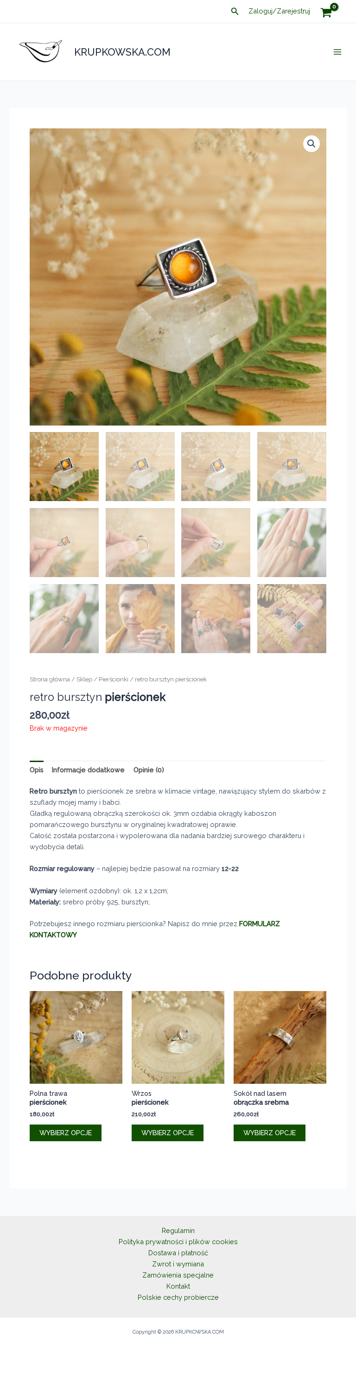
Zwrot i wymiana (178, 1264)
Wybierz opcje (65, 1133)
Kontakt (178, 1286)
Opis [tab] (37, 770)
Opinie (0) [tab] (149, 770)
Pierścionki (113, 679)
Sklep (84, 679)
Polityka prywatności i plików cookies (178, 1242)
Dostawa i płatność (178, 1253)
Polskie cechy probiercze (178, 1297)
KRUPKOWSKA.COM (122, 52)
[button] (235, 11)
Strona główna (50, 679)
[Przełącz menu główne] (337, 52)
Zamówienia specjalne (178, 1275)
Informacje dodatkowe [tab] (88, 770)
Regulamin (178, 1230)
